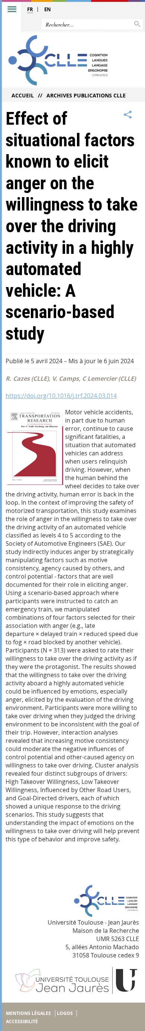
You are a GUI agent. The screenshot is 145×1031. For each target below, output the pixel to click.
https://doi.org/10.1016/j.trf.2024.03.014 (61, 396)
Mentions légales (28, 1013)
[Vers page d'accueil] (58, 60)
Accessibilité (22, 1021)
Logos (65, 1013)
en (47, 9)
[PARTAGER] (128, 115)
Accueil (23, 95)
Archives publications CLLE (86, 95)
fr (30, 9)
